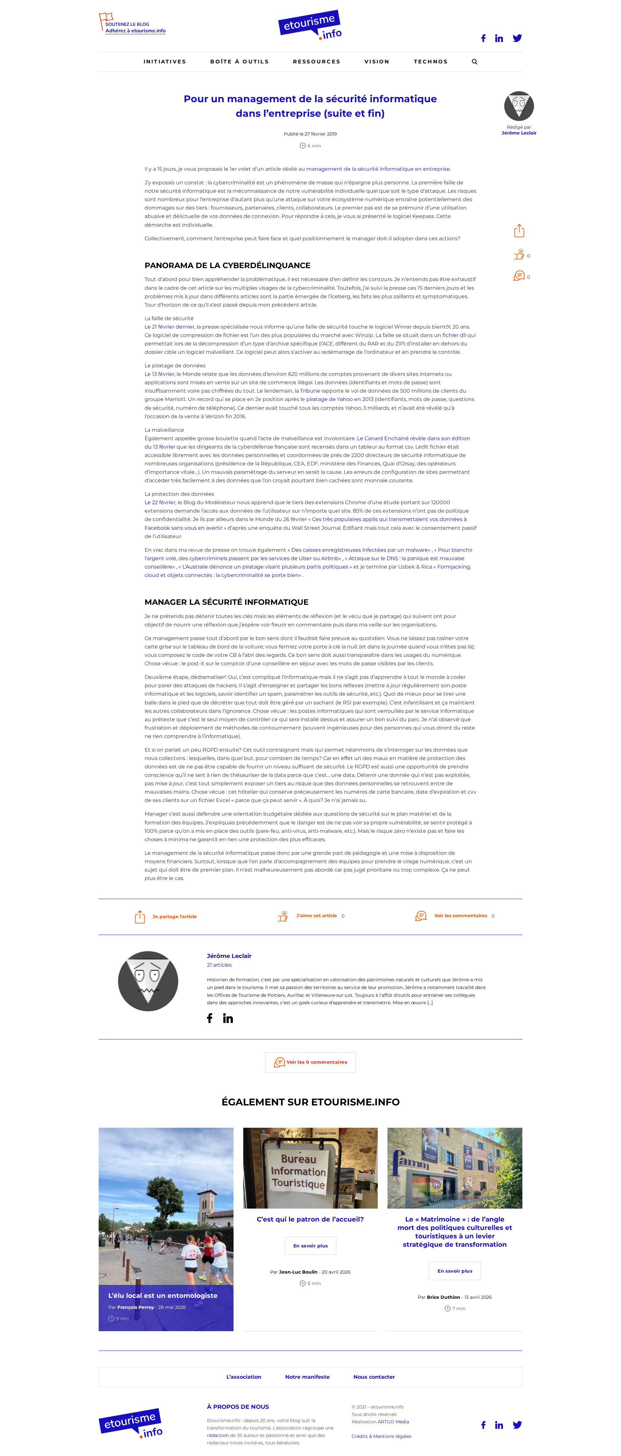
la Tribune (307, 391)
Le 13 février (159, 374)
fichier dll (454, 335)
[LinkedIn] (499, 38)
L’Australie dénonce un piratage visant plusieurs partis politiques (265, 567)
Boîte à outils (239, 62)
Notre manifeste (307, 1377)
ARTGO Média (393, 1421)
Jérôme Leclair (229, 956)
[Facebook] (483, 38)
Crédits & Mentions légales (381, 1436)
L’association (243, 1377)
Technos (431, 62)
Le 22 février (160, 502)
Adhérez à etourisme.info (135, 30)
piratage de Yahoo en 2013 (340, 399)
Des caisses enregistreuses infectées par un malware (359, 550)
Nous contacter (374, 1377)
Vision (377, 62)
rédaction (218, 1435)
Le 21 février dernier (169, 327)
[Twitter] (517, 38)
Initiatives (165, 62)
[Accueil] (310, 12)
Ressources (317, 62)
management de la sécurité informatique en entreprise (378, 169)
